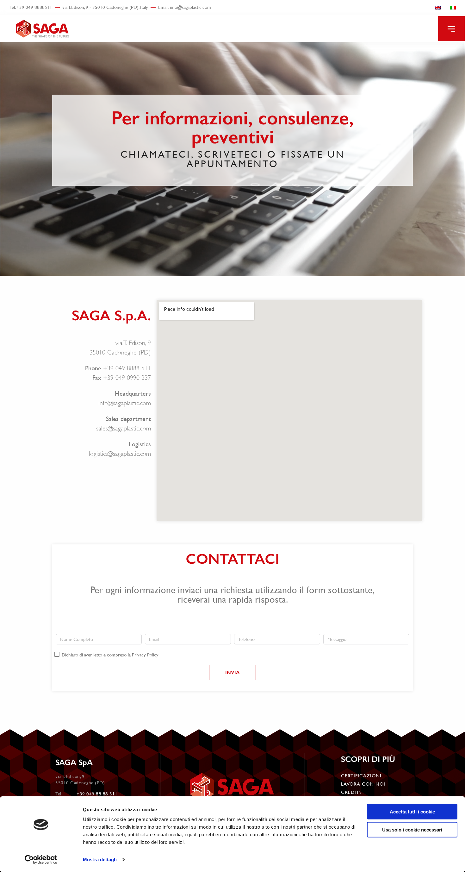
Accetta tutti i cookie (412, 811)
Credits (351, 792)
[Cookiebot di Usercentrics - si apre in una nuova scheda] (41, 859)
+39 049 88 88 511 (97, 793)
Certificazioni (361, 775)
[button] (451, 28)
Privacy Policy (145, 654)
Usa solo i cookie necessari (412, 829)
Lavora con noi (363, 784)
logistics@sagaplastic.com (120, 453)
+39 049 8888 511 (127, 368)
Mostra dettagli (100, 859)
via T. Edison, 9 (133, 343)
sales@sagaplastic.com (123, 428)
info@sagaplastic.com (124, 403)
